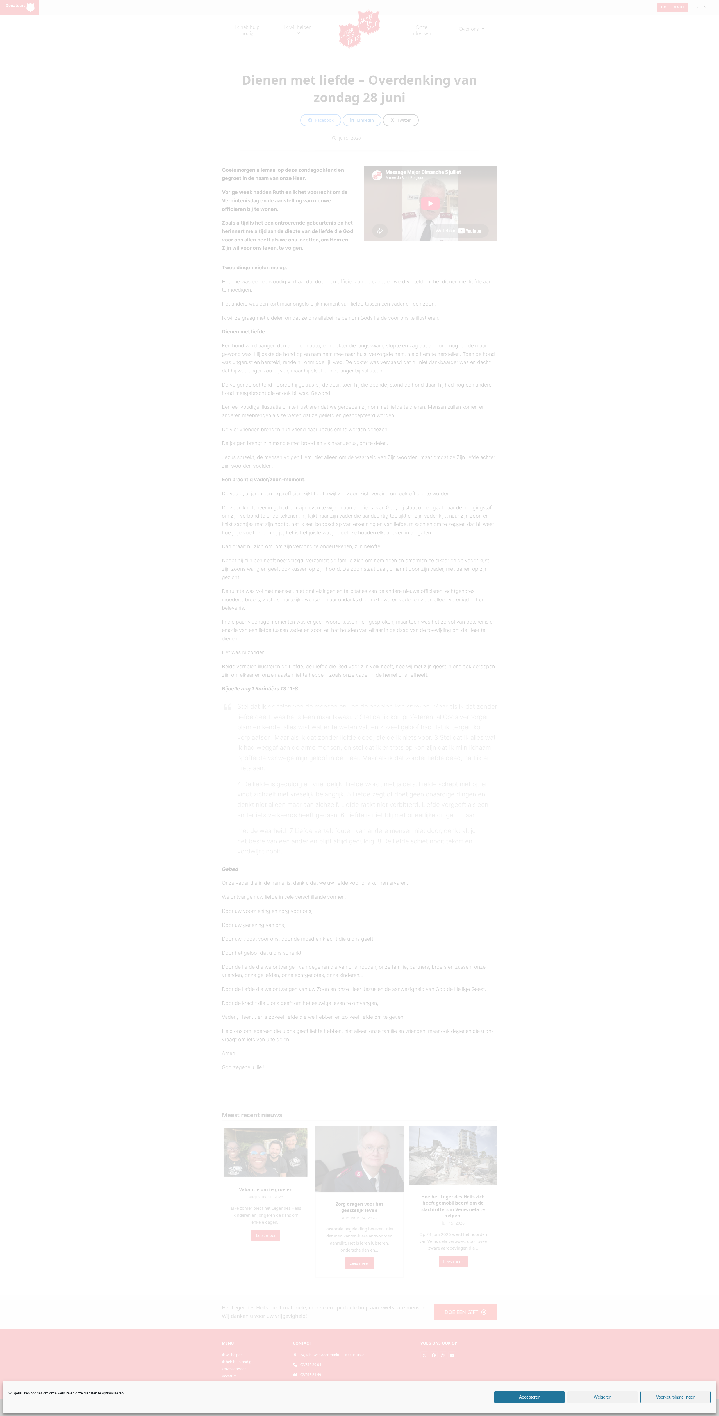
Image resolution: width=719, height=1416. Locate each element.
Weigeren (602, 1397)
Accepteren (529, 1397)
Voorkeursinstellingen (675, 1397)
